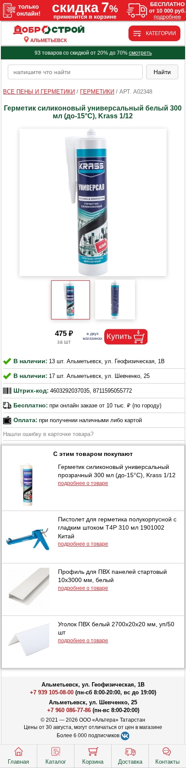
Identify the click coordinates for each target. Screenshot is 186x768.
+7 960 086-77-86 (69, 710)
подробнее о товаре (83, 483)
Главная (18, 761)
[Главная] (49, 30)
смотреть (140, 53)
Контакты (167, 761)
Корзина (92, 761)
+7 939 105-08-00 (52, 692)
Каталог (55, 761)
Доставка (130, 761)
